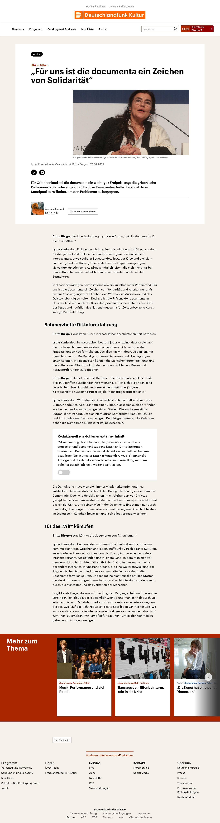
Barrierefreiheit (186, 797)
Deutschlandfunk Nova (121, 6)
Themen (17, 29)
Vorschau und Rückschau (16, 767)
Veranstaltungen (99, 788)
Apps (92, 772)
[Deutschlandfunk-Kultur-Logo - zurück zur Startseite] (110, 15)
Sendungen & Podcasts (62, 29)
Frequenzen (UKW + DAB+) (61, 772)
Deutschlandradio (188, 767)
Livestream (52, 767)
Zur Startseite (62, 740)
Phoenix (108, 817)
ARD (83, 817)
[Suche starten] (175, 29)
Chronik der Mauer (140, 817)
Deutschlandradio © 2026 (110, 809)
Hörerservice (141, 767)
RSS (91, 783)
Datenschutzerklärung (108, 455)
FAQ (91, 767)
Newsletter (95, 777)
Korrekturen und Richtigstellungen (188, 790)
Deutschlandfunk (95, 6)
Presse (181, 772)
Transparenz (184, 783)
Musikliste (87, 29)
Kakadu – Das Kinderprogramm (20, 783)
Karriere (182, 777)
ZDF (94, 817)
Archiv (103, 29)
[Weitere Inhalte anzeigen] (207, 677)
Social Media (141, 772)
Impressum (144, 813)
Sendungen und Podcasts (17, 772)
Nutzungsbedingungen (117, 813)
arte (121, 817)
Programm (35, 29)
